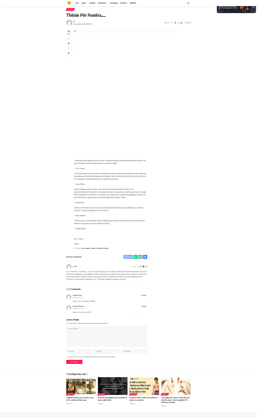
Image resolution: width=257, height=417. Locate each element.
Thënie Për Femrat (102, 248)
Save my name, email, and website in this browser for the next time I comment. (92, 357)
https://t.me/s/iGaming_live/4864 (84, 301)
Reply (144, 295)
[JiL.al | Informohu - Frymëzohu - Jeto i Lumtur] (69, 3)
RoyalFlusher (77, 295)
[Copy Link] (178, 22)
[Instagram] (146, 266)
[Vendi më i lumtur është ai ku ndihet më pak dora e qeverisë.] (144, 386)
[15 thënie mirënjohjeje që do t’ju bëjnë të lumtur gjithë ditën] (112, 386)
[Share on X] (175, 22)
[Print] (181, 22)
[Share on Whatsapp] (136, 257)
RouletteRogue (78, 306)
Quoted (70, 9)
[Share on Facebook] (172, 22)
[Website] (138, 266)
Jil (73, 21)
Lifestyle (70, 394)
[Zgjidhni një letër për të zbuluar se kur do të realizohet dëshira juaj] (81, 386)
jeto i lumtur (86, 248)
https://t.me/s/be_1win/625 (82, 312)
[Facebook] (140, 266)
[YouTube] (143, 266)
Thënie (93, 248)
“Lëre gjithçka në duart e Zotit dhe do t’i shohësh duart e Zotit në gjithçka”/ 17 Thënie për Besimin (175, 400)
